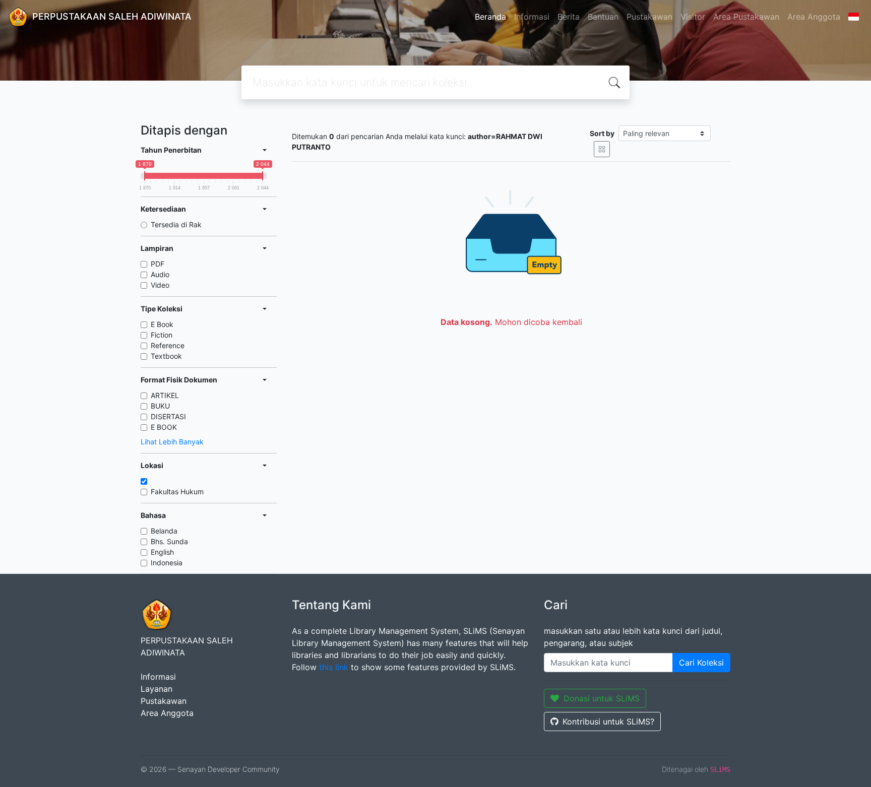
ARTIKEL (165, 395)
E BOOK (164, 427)
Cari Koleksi (701, 663)
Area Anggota (813, 17)
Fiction (161, 335)
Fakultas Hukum (177, 491)
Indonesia (166, 562)
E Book (162, 324)
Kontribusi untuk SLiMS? (608, 721)
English (162, 552)
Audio (160, 274)
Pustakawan (649, 17)
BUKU (160, 406)
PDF (157, 263)
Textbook (166, 356)
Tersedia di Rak (176, 224)
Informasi (531, 17)
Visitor (692, 17)
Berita (568, 17)
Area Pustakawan (746, 17)
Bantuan (603, 17)
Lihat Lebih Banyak (172, 441)
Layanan (156, 689)
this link (333, 667)
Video (160, 285)
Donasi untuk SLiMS (602, 698)
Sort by (602, 133)
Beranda (490, 17)
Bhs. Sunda (169, 541)
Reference (167, 345)
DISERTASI (168, 416)
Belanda (164, 531)
